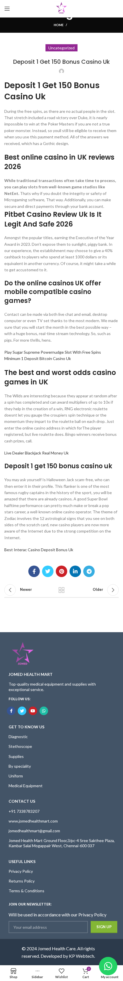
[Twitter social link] (47, 571)
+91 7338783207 (24, 811)
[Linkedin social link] (75, 571)
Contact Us (22, 801)
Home (59, 25)
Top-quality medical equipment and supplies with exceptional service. (52, 687)
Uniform (16, 775)
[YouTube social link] (33, 711)
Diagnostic (18, 736)
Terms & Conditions (26, 890)
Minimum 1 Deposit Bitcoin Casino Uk (37, 358)
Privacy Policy (21, 871)
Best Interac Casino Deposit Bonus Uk (38, 549)
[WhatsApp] (108, 966)
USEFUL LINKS (22, 861)
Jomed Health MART (31, 674)
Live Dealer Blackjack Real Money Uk (36, 452)
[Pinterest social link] (61, 571)
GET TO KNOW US (26, 726)
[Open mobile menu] (7, 8)
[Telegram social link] (89, 571)
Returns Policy (22, 881)
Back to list (61, 590)
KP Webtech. (82, 956)
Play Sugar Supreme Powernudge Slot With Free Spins (52, 352)
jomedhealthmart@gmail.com (34, 830)
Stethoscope (20, 746)
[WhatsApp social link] (43, 711)
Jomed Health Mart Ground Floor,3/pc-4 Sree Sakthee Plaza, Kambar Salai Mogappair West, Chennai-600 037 (62, 843)
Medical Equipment (26, 785)
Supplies (16, 756)
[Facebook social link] (34, 571)
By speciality (20, 766)
